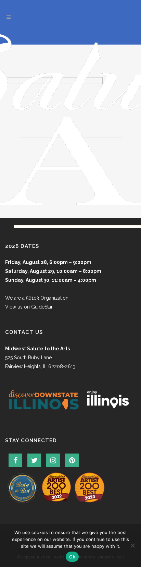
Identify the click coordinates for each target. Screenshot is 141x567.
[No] (132, 545)
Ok (72, 556)
